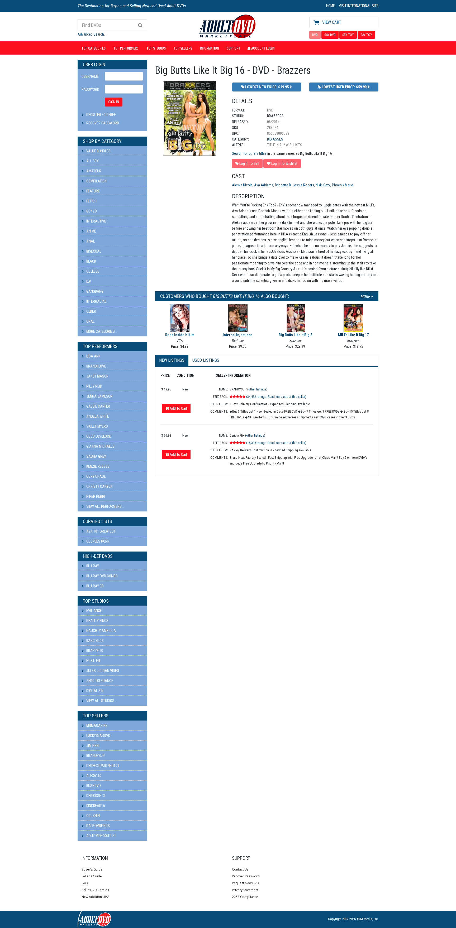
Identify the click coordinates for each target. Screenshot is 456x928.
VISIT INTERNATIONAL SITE (358, 6)
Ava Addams (263, 185)
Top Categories (94, 48)
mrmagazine (96, 725)
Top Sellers (183, 48)
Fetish (91, 201)
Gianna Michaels (100, 446)
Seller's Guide (92, 876)
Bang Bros (95, 641)
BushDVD (93, 786)
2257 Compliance (245, 897)
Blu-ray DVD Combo (102, 576)
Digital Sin (94, 691)
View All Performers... (105, 506)
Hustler (93, 661)
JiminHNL (93, 745)
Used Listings (205, 360)
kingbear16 (95, 806)
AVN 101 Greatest (101, 531)
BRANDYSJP (95, 755)
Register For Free (101, 115)
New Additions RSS (95, 897)
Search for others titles (249, 153)
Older (91, 311)
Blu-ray (92, 566)
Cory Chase (96, 476)
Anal (90, 241)
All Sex (92, 161)
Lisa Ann (93, 356)
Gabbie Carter (98, 406)
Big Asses (275, 139)
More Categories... (101, 331)
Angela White (97, 416)
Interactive (96, 221)
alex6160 (94, 776)
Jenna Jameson (99, 396)
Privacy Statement (245, 890)
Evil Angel (94, 610)
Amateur (93, 171)
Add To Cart (178, 408)
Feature (93, 191)
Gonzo (91, 211)
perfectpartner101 (102, 765)
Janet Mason (97, 376)
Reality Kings (97, 620)
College (92, 271)
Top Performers (126, 48)
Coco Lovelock (98, 436)
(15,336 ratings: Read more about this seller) (276, 443)
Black (91, 261)
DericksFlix (95, 796)
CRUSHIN (93, 816)
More (366, 296)
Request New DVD (245, 883)
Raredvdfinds (98, 826)
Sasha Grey (96, 456)
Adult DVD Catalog (95, 890)
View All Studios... (101, 701)
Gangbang (94, 291)
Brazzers (94, 651)
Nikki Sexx (323, 185)
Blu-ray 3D (95, 586)
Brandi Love (96, 366)
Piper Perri (95, 496)
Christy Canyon (99, 486)
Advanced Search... (92, 34)
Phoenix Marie (342, 185)
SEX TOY (348, 35)
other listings (257, 389)
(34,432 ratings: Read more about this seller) (276, 397)
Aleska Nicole (242, 185)
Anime (91, 231)
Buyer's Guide (92, 869)
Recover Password (102, 123)
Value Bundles (98, 151)
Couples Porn (98, 541)
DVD (315, 35)
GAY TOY (366, 35)
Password (90, 89)
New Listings (171, 360)
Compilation (96, 181)
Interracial (96, 301)
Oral (90, 321)
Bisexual (93, 251)
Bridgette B (283, 185)
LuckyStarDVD (98, 735)
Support (233, 48)
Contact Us (240, 869)
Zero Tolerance (99, 681)
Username (90, 76)
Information (209, 48)
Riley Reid (94, 386)
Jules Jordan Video (102, 671)
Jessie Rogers (303, 185)
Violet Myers (97, 426)
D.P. (88, 281)
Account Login (262, 48)
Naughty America (101, 631)
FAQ (85, 883)
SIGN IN (113, 102)
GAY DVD (330, 35)
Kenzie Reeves (98, 466)
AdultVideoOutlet (101, 836)
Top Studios (156, 48)
